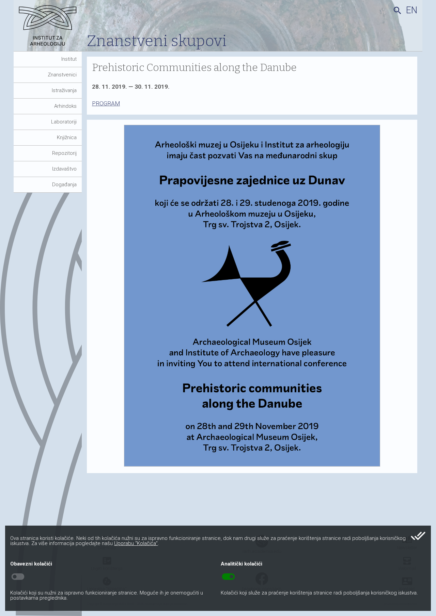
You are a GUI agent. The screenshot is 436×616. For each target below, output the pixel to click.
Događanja (64, 184)
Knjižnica (67, 137)
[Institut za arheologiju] (50, 28)
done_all (418, 536)
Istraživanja (64, 90)
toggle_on (228, 577)
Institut (69, 59)
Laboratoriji (64, 122)
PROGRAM (106, 103)
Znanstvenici (62, 75)
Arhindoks (65, 106)
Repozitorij (64, 153)
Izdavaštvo (64, 169)
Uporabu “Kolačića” (136, 543)
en (411, 10)
